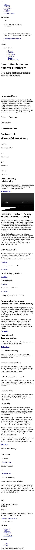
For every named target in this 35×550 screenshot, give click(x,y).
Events (6, 543)
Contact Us (7, 532)
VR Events (7, 8)
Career (6, 12)
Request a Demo (9, 13)
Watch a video (6, 462)
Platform (7, 5)
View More (4, 262)
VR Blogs (7, 10)
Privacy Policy (8, 536)
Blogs (6, 545)
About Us (7, 6)
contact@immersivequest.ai (12, 38)
